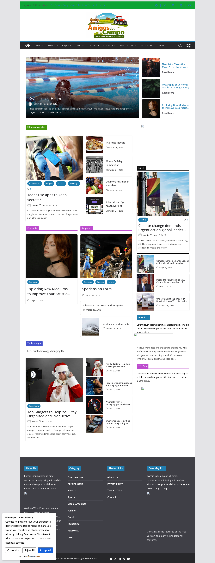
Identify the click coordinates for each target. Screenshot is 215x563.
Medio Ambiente (128, 45)
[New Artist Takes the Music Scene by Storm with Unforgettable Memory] (151, 67)
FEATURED (73, 530)
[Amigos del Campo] (27, 45)
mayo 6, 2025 (159, 235)
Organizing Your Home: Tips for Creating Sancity (175, 86)
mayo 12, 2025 (37, 300)
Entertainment (35, 183)
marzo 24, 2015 (50, 103)
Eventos (80, 45)
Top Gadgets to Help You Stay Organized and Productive (51, 414)
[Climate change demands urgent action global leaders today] (163, 194)
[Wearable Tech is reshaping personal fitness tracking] (94, 405)
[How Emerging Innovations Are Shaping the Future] (94, 386)
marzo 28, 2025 (166, 305)
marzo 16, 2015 (93, 309)
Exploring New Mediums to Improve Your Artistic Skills (175, 106)
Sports (111, 282)
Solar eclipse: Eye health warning (115, 203)
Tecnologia (94, 45)
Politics (143, 219)
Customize (13, 550)
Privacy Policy (115, 483)
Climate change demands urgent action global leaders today (161, 228)
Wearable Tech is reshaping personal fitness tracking (119, 403)
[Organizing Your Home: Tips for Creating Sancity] (151, 88)
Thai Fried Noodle (115, 142)
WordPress (91, 558)
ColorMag (77, 558)
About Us (112, 477)
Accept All (45, 550)
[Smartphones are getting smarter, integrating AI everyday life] (94, 424)
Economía (53, 45)
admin (36, 103)
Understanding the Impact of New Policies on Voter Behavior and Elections (171, 300)
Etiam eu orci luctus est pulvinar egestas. (103, 305)
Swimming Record (46, 98)
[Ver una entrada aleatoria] (188, 45)
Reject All (29, 550)
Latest (71, 537)
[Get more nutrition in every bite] (94, 185)
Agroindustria (75, 483)
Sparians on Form (97, 288)
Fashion (72, 510)
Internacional (109, 45)
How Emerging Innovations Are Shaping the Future (119, 384)
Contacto (160, 45)
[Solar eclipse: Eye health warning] (94, 205)
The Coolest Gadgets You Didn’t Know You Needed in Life (78, 5)
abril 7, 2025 (114, 389)
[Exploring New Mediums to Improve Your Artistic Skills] (151, 108)
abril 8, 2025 (47, 421)
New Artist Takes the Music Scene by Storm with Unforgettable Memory (174, 65)
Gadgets (49, 183)
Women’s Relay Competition (114, 163)
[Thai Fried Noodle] (94, 144)
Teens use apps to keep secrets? (47, 197)
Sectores (145, 45)
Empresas (67, 45)
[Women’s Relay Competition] (94, 164)
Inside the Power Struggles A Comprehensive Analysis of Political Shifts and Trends (170, 281)
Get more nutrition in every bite (117, 183)
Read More (168, 72)
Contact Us (113, 497)
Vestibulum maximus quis (116, 324)
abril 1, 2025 (114, 427)
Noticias (39, 45)
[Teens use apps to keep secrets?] (54, 158)
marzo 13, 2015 (113, 328)
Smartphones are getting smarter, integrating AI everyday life (118, 422)
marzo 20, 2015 (115, 147)
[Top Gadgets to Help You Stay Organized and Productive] (54, 380)
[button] (150, 46)
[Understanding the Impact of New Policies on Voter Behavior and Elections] (145, 302)
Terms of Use (114, 490)
